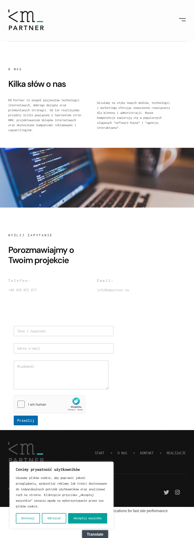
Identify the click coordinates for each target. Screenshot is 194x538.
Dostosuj (28, 518)
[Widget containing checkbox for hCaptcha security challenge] (49, 404)
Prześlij (25, 420)
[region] (61, 495)
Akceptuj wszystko (88, 518)
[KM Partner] (26, 19)
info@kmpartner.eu (113, 290)
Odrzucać (54, 518)
